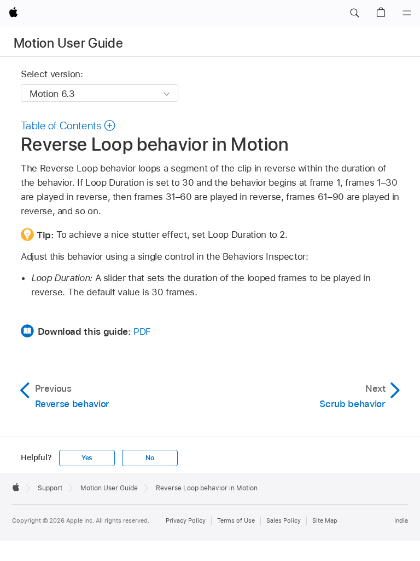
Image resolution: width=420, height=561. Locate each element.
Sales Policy (283, 520)
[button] (354, 13)
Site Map (324, 520)
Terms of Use (236, 520)
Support (50, 488)
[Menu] (407, 13)
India (401, 520)
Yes (86, 458)
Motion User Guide (68, 43)
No (149, 458)
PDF (142, 331)
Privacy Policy (186, 520)
